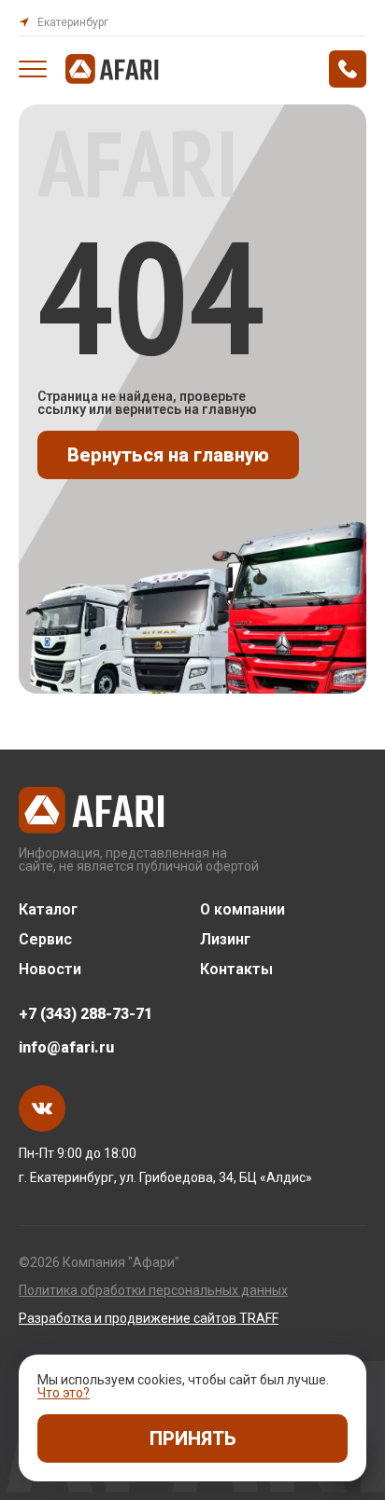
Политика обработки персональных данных (153, 1290)
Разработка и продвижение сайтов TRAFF (148, 1318)
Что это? (63, 1392)
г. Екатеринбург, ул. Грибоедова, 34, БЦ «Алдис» (165, 1177)
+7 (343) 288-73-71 (85, 1014)
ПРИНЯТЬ (193, 1438)
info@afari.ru (66, 1047)
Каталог (48, 909)
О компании (242, 909)
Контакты (236, 969)
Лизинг (225, 939)
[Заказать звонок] (347, 69)
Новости (50, 969)
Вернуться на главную (168, 455)
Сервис (45, 939)
